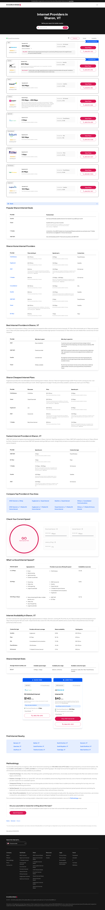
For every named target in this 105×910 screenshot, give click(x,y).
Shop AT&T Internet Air (67, 719)
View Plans (88, 47)
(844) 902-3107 (89, 191)
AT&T (11, 269)
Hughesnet (13, 263)
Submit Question (18, 813)
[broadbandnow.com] (13, 4)
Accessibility (62, 860)
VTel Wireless (13, 256)
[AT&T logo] (13, 47)
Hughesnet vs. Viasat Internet (40, 501)
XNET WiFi (12, 299)
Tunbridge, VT (61, 749)
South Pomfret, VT (38, 746)
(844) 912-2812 (89, 87)
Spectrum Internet (24, 857)
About (8, 855)
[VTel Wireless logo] (13, 172)
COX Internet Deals (38, 869)
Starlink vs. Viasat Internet (62, 501)
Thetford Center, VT (39, 749)
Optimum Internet (24, 878)
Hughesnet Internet (25, 876)
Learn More (71, 1)
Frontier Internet (24, 869)
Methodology (74, 798)
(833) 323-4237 (89, 156)
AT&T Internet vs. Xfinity (16, 501)
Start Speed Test (24, 538)
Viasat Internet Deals (38, 876)
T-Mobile (12, 277)
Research (48, 855)
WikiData (74, 865)
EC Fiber (12, 313)
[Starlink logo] (12, 66)
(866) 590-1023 (89, 51)
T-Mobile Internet (24, 860)
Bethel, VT (36, 743)
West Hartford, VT (85, 749)
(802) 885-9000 (89, 174)
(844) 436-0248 (89, 139)
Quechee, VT (17, 746)
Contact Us (9, 865)
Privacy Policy (62, 855)
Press (7, 862)
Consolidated (13, 285)
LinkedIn (74, 857)
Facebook (75, 855)
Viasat (11, 305)
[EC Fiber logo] (13, 152)
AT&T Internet (23, 855)
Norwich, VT (83, 743)
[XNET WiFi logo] (13, 120)
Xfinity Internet (23, 874)
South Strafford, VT (85, 746)
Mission (8, 857)
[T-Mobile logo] (13, 100)
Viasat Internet (23, 871)
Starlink (12, 292)
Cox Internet (23, 866)
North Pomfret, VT (62, 743)
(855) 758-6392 (89, 122)
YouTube (74, 862)
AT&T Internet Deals (38, 855)
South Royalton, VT (62, 746)
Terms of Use (62, 857)
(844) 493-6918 (89, 69)
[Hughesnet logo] (13, 187)
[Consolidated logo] (13, 135)
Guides (48, 857)
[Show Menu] (97, 4)
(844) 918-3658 (89, 105)
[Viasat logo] (13, 83)
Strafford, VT (17, 749)
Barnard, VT (17, 743)
